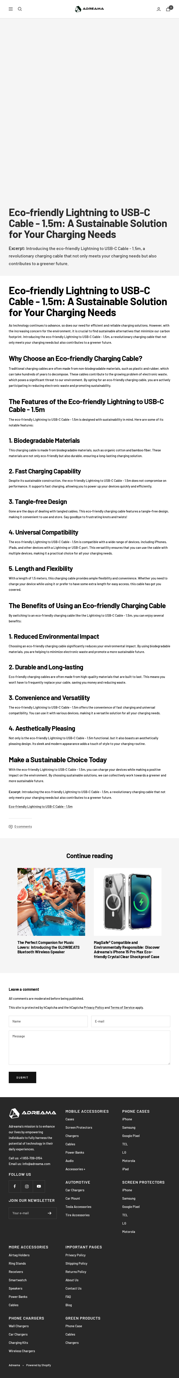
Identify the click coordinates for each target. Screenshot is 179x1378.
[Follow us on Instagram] (27, 1186)
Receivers (16, 1272)
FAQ (68, 1297)
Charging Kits (18, 1343)
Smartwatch (18, 1280)
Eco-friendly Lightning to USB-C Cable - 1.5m (40, 806)
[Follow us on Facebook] (15, 1186)
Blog (68, 1305)
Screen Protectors (78, 1127)
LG (124, 1152)
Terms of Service (122, 1007)
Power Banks (74, 1152)
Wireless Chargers (22, 1351)
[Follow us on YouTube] (39, 1186)
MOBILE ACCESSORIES (87, 1111)
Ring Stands (17, 1263)
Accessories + (75, 1169)
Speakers (15, 1288)
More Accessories (28, 1246)
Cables (70, 1144)
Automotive (77, 1182)
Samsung (128, 1127)
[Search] (20, 9)
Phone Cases (136, 1111)
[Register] (49, 1213)
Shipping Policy (76, 1263)
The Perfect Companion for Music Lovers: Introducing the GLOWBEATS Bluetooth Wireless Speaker (48, 947)
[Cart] (168, 9)
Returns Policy (75, 1272)
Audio (69, 1161)
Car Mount (72, 1198)
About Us (71, 1280)
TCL (125, 1144)
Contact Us (73, 1288)
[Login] (159, 9)
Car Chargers (74, 1190)
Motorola (128, 1161)
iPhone (127, 1119)
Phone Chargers (26, 1318)
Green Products (83, 1318)
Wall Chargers (19, 1326)
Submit (22, 1077)
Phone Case (73, 1326)
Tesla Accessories (78, 1207)
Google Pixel (131, 1136)
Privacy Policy (94, 1007)
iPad (125, 1169)
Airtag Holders (19, 1255)
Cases (69, 1119)
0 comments (23, 826)
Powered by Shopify (38, 1365)
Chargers (72, 1136)
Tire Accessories (77, 1215)
